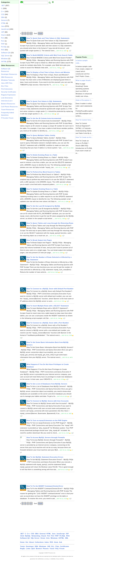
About (31, 542)
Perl (2, 38)
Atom (56, 542)
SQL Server (5, 55)
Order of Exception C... (84, 100)
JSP (2, 32)
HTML (3, 23)
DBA (2, 17)
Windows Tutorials (8, 80)
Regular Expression (8, 95)
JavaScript (5, 29)
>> (31, 33)
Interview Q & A (6, 101)
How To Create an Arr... (84, 137)
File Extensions (7, 89)
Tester (22, 546)
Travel (52, 548)
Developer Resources (9, 74)
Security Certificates (8, 92)
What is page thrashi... (84, 80)
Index (47, 542)
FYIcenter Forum (7, 118)
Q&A (33, 548)
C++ (2, 11)
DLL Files (4, 86)
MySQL (28, 536)
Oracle (3, 35)
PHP (3, 44)
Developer (30, 546)
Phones (46, 548)
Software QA (5, 52)
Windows (4, 58)
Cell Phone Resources (9, 106)
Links (28, 548)
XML (66, 538)
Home (22, 542)
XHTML (4, 61)
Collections (39, 542)
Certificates (64, 546)
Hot (27, 542)
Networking (36, 536)
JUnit (22, 536)
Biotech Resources (8, 104)
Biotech (39, 548)
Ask (60, 542)
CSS (3, 14)
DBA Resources (7, 77)
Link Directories (7, 98)
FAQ (57, 548)
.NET (3, 5)
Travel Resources (7, 109)
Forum (61, 548)
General (4, 20)
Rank (40, 33)
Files (57, 546)
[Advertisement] (10, 147)
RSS (3, 50)
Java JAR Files (6, 83)
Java (3, 26)
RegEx (22, 548)
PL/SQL (4, 47)
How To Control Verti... (84, 120)
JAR (48, 546)
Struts (42, 538)
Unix (48, 538)
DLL (53, 546)
